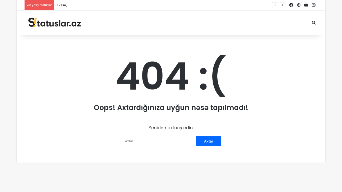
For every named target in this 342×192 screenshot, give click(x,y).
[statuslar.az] (54, 22)
